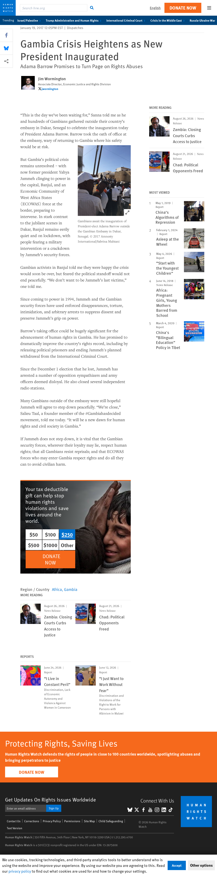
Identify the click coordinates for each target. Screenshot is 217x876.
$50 (33, 534)
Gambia (70, 589)
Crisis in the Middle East (166, 20)
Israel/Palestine (27, 20)
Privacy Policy (52, 821)
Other (67, 545)
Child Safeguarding (111, 821)
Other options (201, 865)
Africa (57, 589)
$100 (50, 534)
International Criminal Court (124, 20)
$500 (33, 545)
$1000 (50, 545)
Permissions (72, 821)
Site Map (89, 821)
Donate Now (183, 7)
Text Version (14, 828)
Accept (177, 865)
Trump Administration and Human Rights (72, 20)
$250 (67, 534)
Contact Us (14, 821)
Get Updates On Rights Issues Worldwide (50, 799)
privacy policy (19, 871)
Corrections (31, 821)
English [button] (155, 7)
